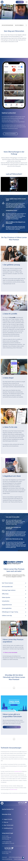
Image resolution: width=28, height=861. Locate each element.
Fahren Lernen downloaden (11, 652)
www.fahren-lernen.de (18, 771)
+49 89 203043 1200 (6, 841)
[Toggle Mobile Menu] (26, 2)
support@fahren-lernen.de (8, 843)
